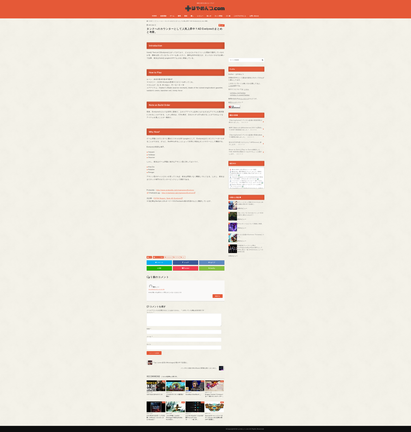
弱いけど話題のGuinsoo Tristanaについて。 (250, 236)
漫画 (185, 16)
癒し (192, 16)
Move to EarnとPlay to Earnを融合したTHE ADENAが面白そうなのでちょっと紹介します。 (245, 152)
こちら (246, 89)
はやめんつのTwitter (238, 93)
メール (150, 336)
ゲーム (172, 16)
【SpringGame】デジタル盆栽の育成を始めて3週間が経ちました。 (245, 136)
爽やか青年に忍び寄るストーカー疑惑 (244, 169)
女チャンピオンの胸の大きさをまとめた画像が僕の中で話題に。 (250, 203)
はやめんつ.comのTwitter (240, 95)
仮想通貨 (163, 16)
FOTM (177, 257)
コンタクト (244, 99)
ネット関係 (219, 16)
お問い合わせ (254, 16)
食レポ (209, 16)
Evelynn (169, 257)
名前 (149, 329)
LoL (150, 257)
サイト (149, 344)
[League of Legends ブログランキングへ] (234, 107)
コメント (150, 312)
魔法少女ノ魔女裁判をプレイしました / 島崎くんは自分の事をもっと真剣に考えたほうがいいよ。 (246, 172)
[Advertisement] (186, 231)
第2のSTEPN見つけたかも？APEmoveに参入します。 (245, 143)
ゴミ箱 (228, 16)
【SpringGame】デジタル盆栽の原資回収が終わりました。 (245, 121)
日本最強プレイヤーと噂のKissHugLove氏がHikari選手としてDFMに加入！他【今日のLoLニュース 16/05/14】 (250, 249)
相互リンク (232, 102)
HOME (154, 16)
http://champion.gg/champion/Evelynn (178, 193)
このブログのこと (240, 16)
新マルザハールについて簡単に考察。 (250, 224)
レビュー (200, 16)
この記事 (231, 86)
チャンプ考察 (159, 257)
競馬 (179, 16)
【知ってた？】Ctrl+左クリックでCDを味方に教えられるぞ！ (250, 214)
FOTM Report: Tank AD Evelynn (167, 198)
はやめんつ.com (243, 429)
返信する (217, 296)
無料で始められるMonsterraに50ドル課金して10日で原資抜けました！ (246, 129)
